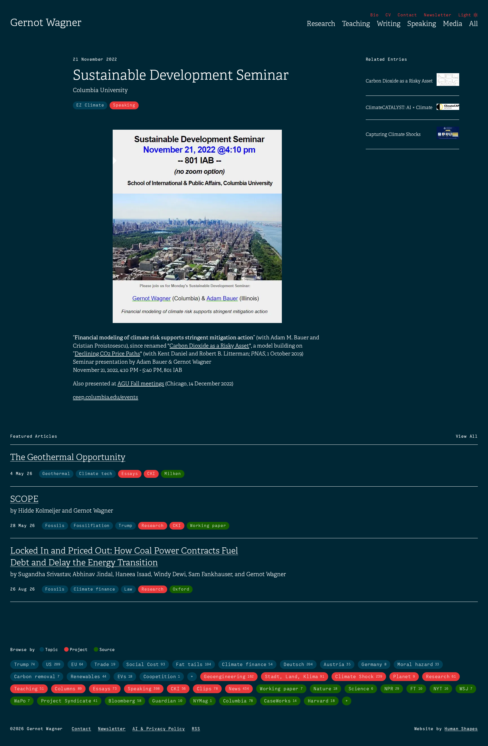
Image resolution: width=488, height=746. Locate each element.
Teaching (356, 23)
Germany (373, 665)
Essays (129, 474)
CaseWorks (280, 701)
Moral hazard (418, 665)
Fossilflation (92, 526)
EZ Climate (90, 105)
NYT (440, 689)
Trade (104, 665)
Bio (374, 15)
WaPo (22, 701)
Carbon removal (37, 677)
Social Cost (145, 665)
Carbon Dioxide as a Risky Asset (209, 345)
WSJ (465, 689)
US (53, 665)
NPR (391, 689)
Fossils (55, 526)
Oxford (181, 589)
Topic (51, 650)
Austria (337, 665)
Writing (388, 23)
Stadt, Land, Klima (294, 677)
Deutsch (298, 665)
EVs (124, 677)
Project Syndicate (69, 701)
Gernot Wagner (45, 22)
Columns (68, 689)
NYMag (202, 701)
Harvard (321, 701)
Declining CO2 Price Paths (107, 353)
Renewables (88, 677)
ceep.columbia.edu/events (105, 397)
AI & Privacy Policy (158, 729)
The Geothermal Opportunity (67, 457)
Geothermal (56, 474)
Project (79, 650)
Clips (207, 689)
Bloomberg (124, 701)
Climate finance (94, 589)
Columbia (238, 701)
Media (452, 23)
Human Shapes (461, 729)
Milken (172, 474)
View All (467, 437)
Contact (407, 15)
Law (128, 589)
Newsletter (438, 15)
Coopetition (161, 677)
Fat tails (193, 665)
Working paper (208, 526)
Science (360, 689)
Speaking (421, 23)
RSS (196, 729)
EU (77, 665)
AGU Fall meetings (140, 383)
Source (107, 650)
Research (321, 23)
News (239, 689)
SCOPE (24, 499)
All (473, 23)
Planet (404, 677)
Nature (325, 689)
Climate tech (95, 474)
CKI (151, 474)
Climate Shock (358, 677)
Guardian (167, 701)
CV (388, 15)
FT (416, 689)
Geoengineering (229, 677)
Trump (125, 526)
